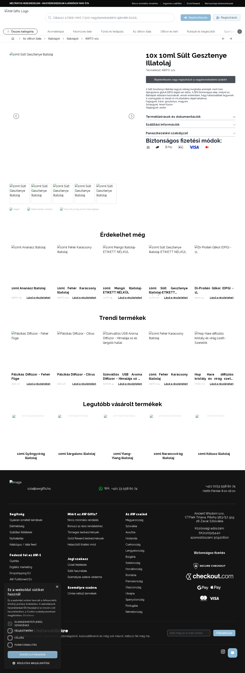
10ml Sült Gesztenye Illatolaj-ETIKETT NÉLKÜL (168, 292)
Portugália (132, 605)
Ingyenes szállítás (172, 3)
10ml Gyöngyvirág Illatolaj (31, 456)
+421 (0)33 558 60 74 (220, 486)
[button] (32, 663)
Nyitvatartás (17, 538)
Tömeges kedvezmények (83, 532)
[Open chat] (232, 653)
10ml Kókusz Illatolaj (214, 454)
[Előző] (223, 38)
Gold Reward (193, 3)
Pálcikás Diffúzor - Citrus (76, 374)
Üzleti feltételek (77, 564)
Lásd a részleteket (38, 297)
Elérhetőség (17, 526)
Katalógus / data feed (23, 544)
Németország (134, 611)
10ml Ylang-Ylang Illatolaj (122, 456)
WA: (120, 488)
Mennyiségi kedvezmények (219, 3)
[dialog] (32, 626)
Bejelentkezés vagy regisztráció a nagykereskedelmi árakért (190, 79)
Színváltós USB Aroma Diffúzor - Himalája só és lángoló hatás (122, 379)
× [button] (57, 586)
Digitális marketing (21, 567)
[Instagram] (223, 652)
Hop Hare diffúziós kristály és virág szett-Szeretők (214, 379)
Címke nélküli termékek (82, 593)
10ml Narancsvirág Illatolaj (168, 456)
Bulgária (131, 556)
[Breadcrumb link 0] (13, 38)
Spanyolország (135, 599)
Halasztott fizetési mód (82, 544)
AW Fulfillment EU (21, 579)
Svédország (133, 562)
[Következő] (231, 38)
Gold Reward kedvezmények (86, 538)
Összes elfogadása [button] (33, 654)
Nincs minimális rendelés (145, 3)
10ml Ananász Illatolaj (28, 288)
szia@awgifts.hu (39, 488)
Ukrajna (130, 593)
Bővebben (28, 615)
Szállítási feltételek (21, 532)
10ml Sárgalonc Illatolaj (76, 454)
